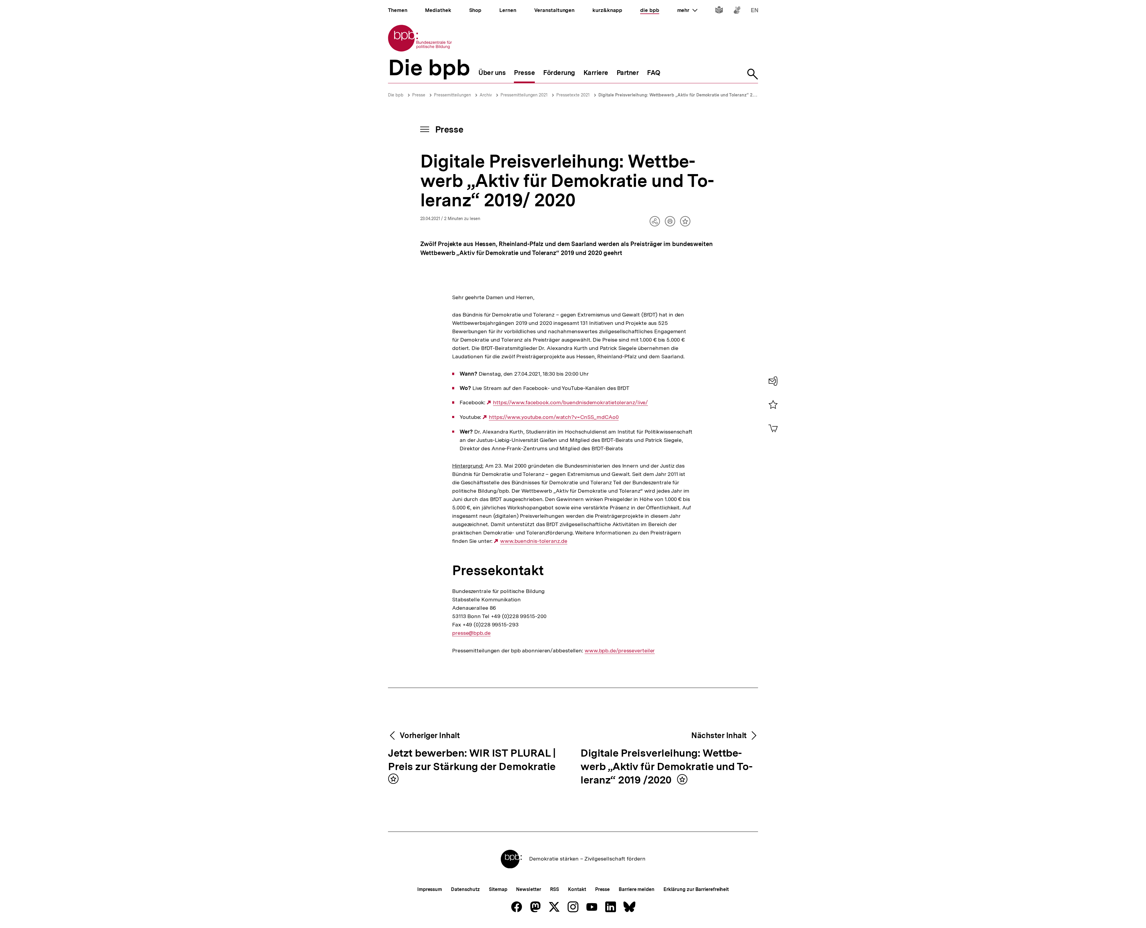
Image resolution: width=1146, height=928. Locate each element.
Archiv (486, 95)
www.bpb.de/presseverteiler (620, 650)
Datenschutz (465, 889)
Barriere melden (636, 889)
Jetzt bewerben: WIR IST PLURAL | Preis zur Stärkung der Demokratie (472, 760)
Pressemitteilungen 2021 (524, 95)
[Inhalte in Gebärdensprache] (737, 11)
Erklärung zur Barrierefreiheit (696, 889)
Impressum (429, 889)
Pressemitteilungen (452, 95)
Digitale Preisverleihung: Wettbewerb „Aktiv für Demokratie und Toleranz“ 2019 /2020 (666, 767)
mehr (687, 10)
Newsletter (528, 889)
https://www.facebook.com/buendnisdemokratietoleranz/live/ (570, 402)
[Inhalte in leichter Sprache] (719, 11)
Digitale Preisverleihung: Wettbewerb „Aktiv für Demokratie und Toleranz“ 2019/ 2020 (684, 95)
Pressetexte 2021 (573, 95)
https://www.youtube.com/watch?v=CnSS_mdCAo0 (553, 417)
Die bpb (395, 95)
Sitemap (498, 889)
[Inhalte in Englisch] (754, 11)
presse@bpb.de (471, 633)
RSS (554, 889)
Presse (418, 95)
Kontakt (577, 889)
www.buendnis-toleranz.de (533, 541)
